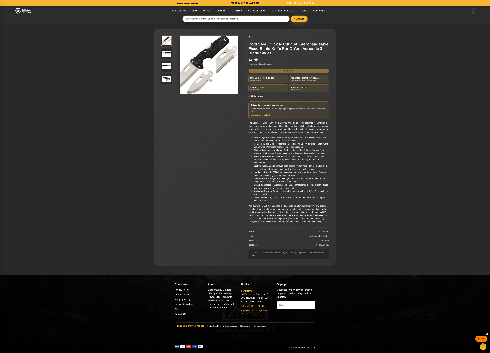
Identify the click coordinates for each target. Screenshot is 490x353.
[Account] (473, 11)
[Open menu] (9, 11)
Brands (222, 11)
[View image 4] (166, 79)
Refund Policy (182, 294)
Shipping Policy (182, 299)
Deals (195, 11)
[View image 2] (166, 53)
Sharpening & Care (284, 11)
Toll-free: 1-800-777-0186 (252, 306)
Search (299, 19)
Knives (208, 11)
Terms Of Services (184, 304)
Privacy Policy (182, 290)
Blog (177, 309)
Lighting (238, 11)
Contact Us (320, 11)
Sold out (288, 70)
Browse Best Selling (260, 115)
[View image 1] (166, 41)
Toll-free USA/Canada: (301, 3)
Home (250, 37)
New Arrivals (180, 11)
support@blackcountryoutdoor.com (255, 312)
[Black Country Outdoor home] (27, 11)
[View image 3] (166, 66)
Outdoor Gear (258, 11)
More (305, 11)
